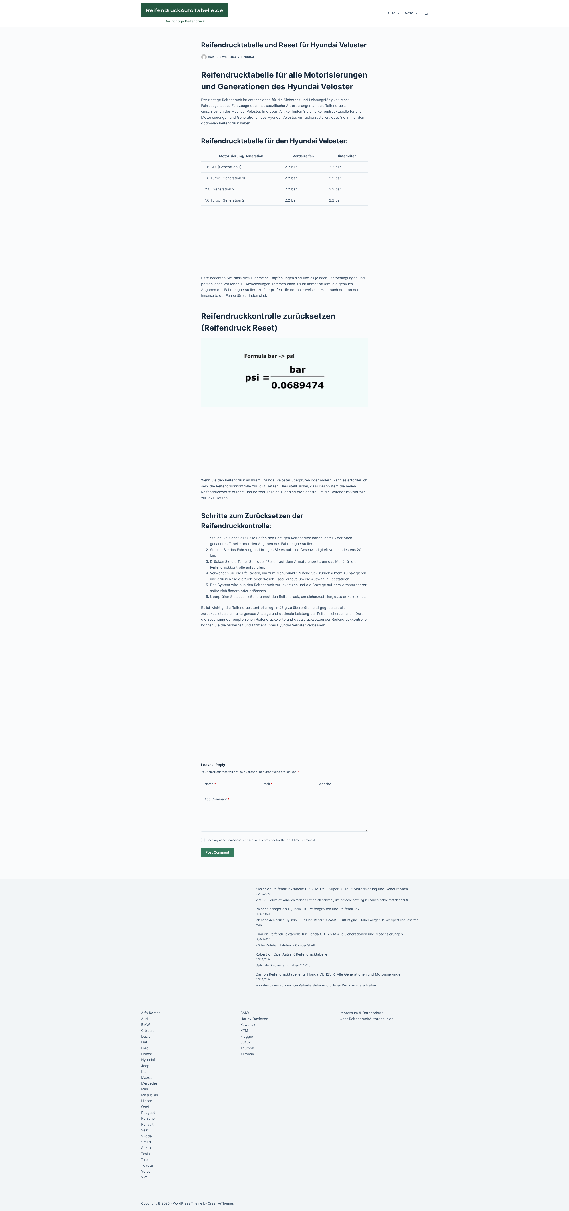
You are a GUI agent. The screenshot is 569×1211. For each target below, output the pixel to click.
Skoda (146, 1136)
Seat (145, 1130)
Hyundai (247, 57)
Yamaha (247, 1054)
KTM (244, 1030)
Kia (143, 1071)
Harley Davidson (254, 1019)
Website (325, 784)
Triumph (247, 1048)
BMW (145, 1024)
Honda (146, 1054)
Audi (145, 1019)
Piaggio (246, 1036)
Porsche (148, 1118)
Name (210, 784)
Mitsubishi (149, 1095)
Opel (145, 1107)
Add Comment (216, 799)
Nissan (146, 1101)
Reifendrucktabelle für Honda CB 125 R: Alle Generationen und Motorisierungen (336, 934)
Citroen (147, 1030)
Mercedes (149, 1083)
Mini (144, 1089)
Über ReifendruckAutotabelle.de (366, 1019)
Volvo (146, 1171)
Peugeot (148, 1112)
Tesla (145, 1153)
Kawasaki (248, 1024)
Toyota (147, 1165)
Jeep (145, 1065)
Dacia (146, 1036)
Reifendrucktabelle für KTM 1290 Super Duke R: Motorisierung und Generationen (340, 889)
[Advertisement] (284, 242)
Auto (391, 13)
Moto (409, 13)
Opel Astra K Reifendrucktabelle (300, 954)
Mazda (146, 1077)
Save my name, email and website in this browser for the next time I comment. (261, 840)
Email (267, 784)
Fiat (144, 1042)
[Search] (426, 13)
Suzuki (146, 1147)
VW (144, 1177)
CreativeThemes (221, 1203)
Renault (147, 1124)
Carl (259, 974)
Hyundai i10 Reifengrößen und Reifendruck (323, 909)
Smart (146, 1142)
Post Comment (217, 852)
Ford (145, 1048)
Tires (145, 1159)
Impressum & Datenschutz (361, 1013)
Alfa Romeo (151, 1013)
